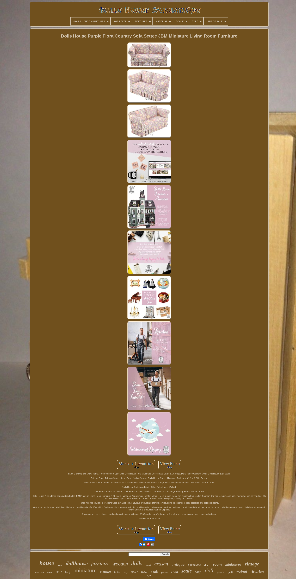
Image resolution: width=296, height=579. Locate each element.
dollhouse (77, 563)
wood (148, 565)
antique (178, 564)
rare (49, 572)
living (125, 573)
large (68, 572)
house (46, 563)
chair (206, 565)
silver (134, 572)
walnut (241, 571)
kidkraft (105, 572)
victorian (257, 571)
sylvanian (220, 573)
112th (174, 572)
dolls (136, 563)
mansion (39, 572)
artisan (161, 563)
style (149, 575)
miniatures (233, 564)
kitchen (144, 572)
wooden (120, 563)
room (217, 564)
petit (230, 572)
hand (60, 565)
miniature (85, 570)
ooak (154, 572)
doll (209, 571)
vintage (252, 563)
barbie (117, 572)
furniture (100, 563)
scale (186, 571)
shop (198, 572)
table (59, 572)
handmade (194, 564)
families (164, 573)
